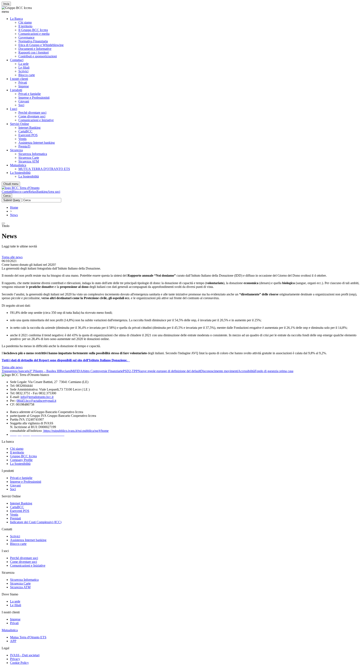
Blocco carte (26, 75)
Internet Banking (29, 127)
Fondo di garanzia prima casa (274, 371)
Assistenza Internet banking (36, 142)
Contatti (7, 191)
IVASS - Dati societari (24, 655)
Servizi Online (19, 124)
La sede (23, 64)
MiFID (75, 371)
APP (13, 641)
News (14, 215)
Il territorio (25, 26)
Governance (26, 37)
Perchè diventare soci (32, 112)
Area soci (54, 191)
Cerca (6, 195)
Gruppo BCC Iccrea (23, 456)
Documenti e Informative (34, 48)
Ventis (22, 139)
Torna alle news (12, 257)
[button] (180, 12)
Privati (22, 82)
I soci (13, 109)
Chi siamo (25, 22)
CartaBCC (25, 131)
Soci (21, 105)
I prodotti (16, 90)
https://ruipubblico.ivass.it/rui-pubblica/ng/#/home (76, 430)
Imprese (23, 86)
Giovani (23, 101)
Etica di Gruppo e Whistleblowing (41, 45)
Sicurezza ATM (28, 161)
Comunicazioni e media (34, 33)
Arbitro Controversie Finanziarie (101, 371)
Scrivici (23, 71)
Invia (6, 3)
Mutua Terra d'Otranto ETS (28, 637)
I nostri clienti (19, 79)
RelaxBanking (38, 191)
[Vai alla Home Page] (20, 188)
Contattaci (16, 60)
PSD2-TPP (130, 371)
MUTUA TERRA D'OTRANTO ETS (44, 169)
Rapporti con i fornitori (33, 52)
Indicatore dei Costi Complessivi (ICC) (35, 522)
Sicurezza (16, 150)
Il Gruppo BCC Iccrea (33, 30)
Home (14, 207)
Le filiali (23, 67)
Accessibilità (246, 371)
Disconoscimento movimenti (219, 371)
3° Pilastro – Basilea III (44, 371)
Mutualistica (18, 165)
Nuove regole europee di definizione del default (169, 371)
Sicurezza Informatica (32, 154)
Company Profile (21, 460)
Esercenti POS (28, 135)
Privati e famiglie (29, 94)
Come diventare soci (31, 116)
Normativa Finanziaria (33, 41)
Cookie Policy (19, 662)
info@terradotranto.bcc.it (36, 397)
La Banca (16, 18)
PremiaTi (24, 146)
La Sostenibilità (20, 172)
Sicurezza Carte (28, 157)
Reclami (65, 371)
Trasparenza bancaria (15, 371)
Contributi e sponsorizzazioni (37, 56)
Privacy (15, 659)
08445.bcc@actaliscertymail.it (36, 400)
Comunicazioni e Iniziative (36, 120)
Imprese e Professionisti (34, 97)
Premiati (15, 518)
